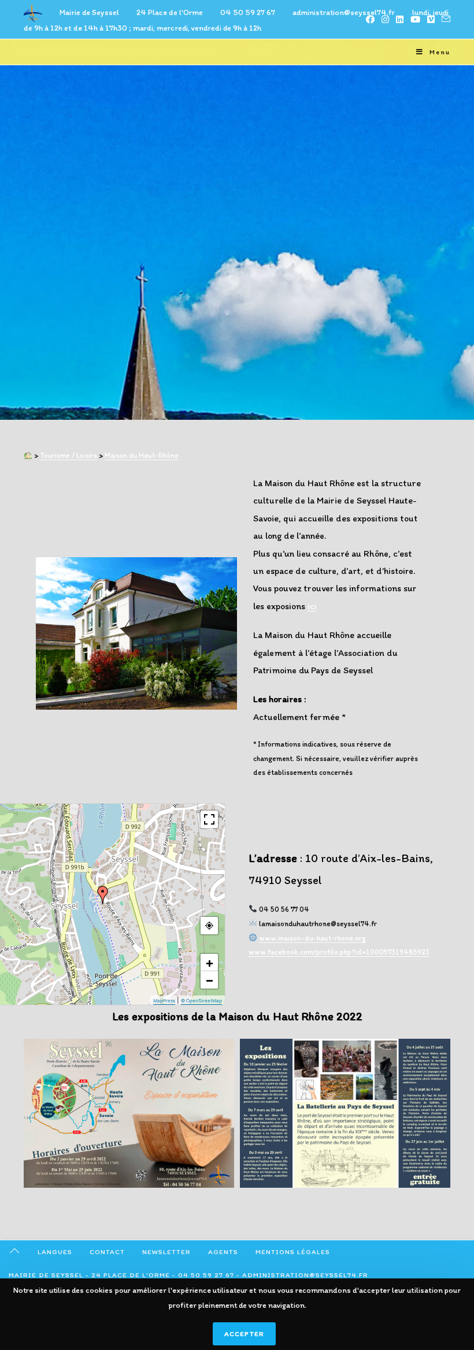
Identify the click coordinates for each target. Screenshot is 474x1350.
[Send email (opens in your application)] (444, 19)
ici (312, 606)
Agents (223, 1252)
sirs (91, 455)
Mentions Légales (292, 1252)
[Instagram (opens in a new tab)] (385, 19)
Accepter (244, 1334)
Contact (107, 1252)
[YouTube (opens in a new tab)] (415, 19)
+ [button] (209, 962)
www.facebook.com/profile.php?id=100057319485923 (339, 952)
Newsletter (166, 1252)
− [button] (209, 979)
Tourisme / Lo (62, 455)
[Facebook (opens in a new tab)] (370, 19)
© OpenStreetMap (201, 1001)
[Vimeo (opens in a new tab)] (431, 19)
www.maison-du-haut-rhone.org (312, 938)
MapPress (164, 1001)
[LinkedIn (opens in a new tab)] (399, 19)
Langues (55, 1252)
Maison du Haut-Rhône (142, 455)
